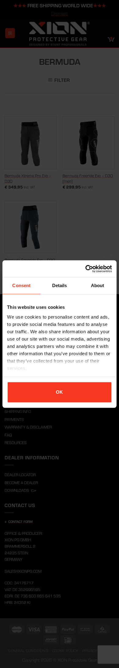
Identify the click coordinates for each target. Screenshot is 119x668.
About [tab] (97, 285)
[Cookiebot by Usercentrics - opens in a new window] (85, 269)
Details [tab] (59, 285)
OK (59, 392)
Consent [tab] (21, 285)
